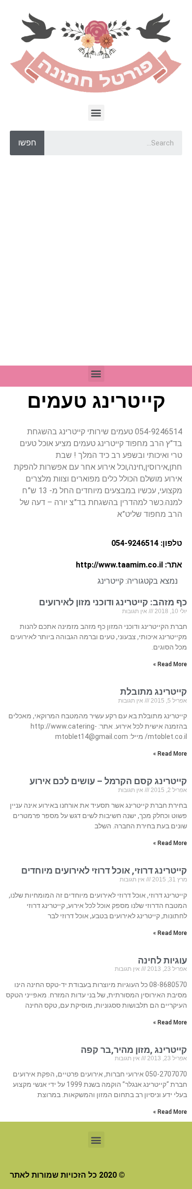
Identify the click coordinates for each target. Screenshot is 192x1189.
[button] (96, 113)
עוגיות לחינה (162, 960)
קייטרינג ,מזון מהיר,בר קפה (134, 1050)
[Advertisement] (96, 265)
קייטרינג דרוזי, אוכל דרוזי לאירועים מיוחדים (104, 870)
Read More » (170, 664)
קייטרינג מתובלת (153, 691)
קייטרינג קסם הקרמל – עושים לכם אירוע (108, 781)
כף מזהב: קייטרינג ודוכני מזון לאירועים (113, 602)
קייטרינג (110, 581)
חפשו (27, 142)
